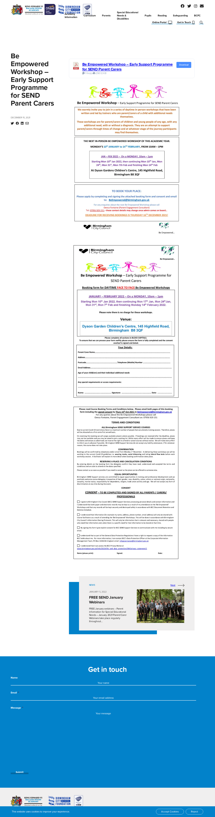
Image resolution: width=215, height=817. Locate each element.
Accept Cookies (170, 811)
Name (14, 677)
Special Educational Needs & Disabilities (127, 15)
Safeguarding (180, 15)
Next (172, 585)
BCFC (197, 15)
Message (17, 707)
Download (184, 64)
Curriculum (90, 15)
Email (15, 692)
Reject (194, 811)
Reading (162, 15)
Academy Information (71, 15)
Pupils (148, 15)
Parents (106, 15)
